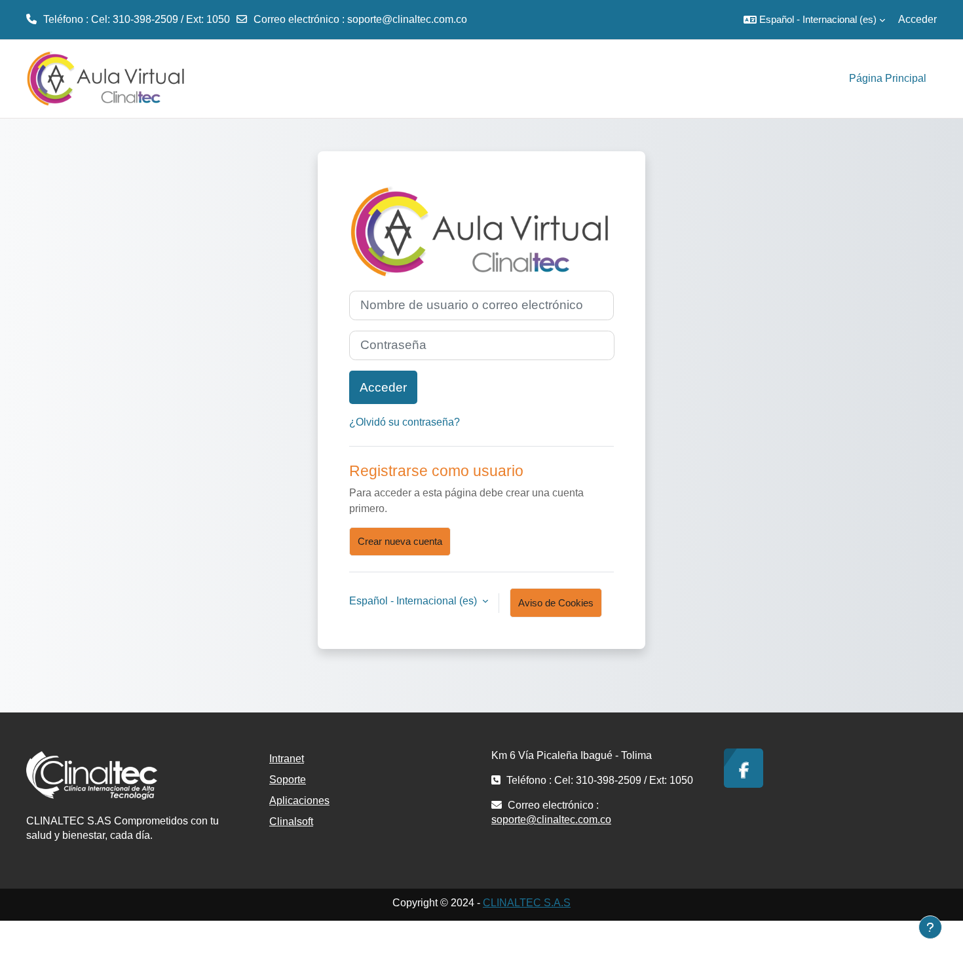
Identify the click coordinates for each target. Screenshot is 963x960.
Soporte (287, 779)
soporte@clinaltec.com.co (407, 19)
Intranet (286, 758)
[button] (814, 19)
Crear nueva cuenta (400, 541)
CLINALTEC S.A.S (527, 902)
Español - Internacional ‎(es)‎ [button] (414, 600)
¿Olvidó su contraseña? (404, 422)
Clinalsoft (291, 821)
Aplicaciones (299, 800)
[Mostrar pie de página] (930, 927)
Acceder (917, 19)
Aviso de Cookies (556, 602)
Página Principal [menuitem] (887, 78)
